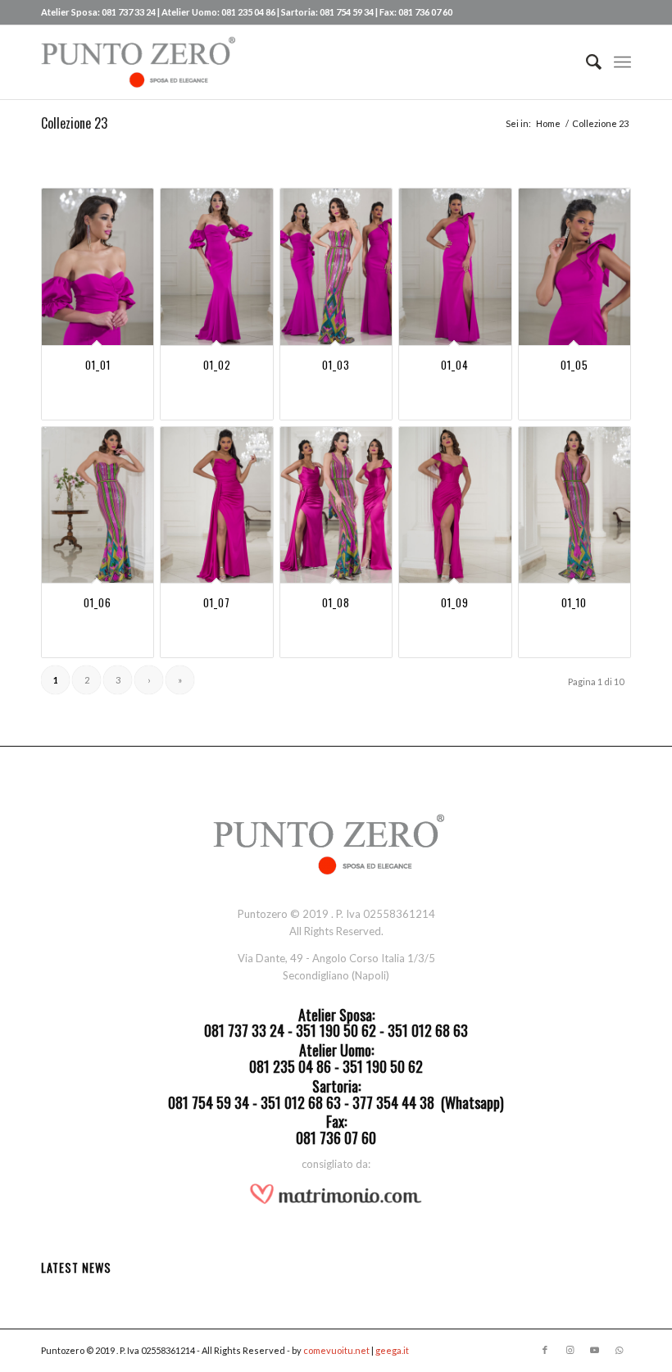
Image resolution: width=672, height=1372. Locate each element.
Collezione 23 (74, 123)
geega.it (392, 1350)
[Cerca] (586, 62)
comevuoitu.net (336, 1350)
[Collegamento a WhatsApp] (618, 1350)
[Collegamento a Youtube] (594, 1350)
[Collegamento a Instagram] (569, 1350)
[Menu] (622, 62)
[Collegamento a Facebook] (545, 1350)
